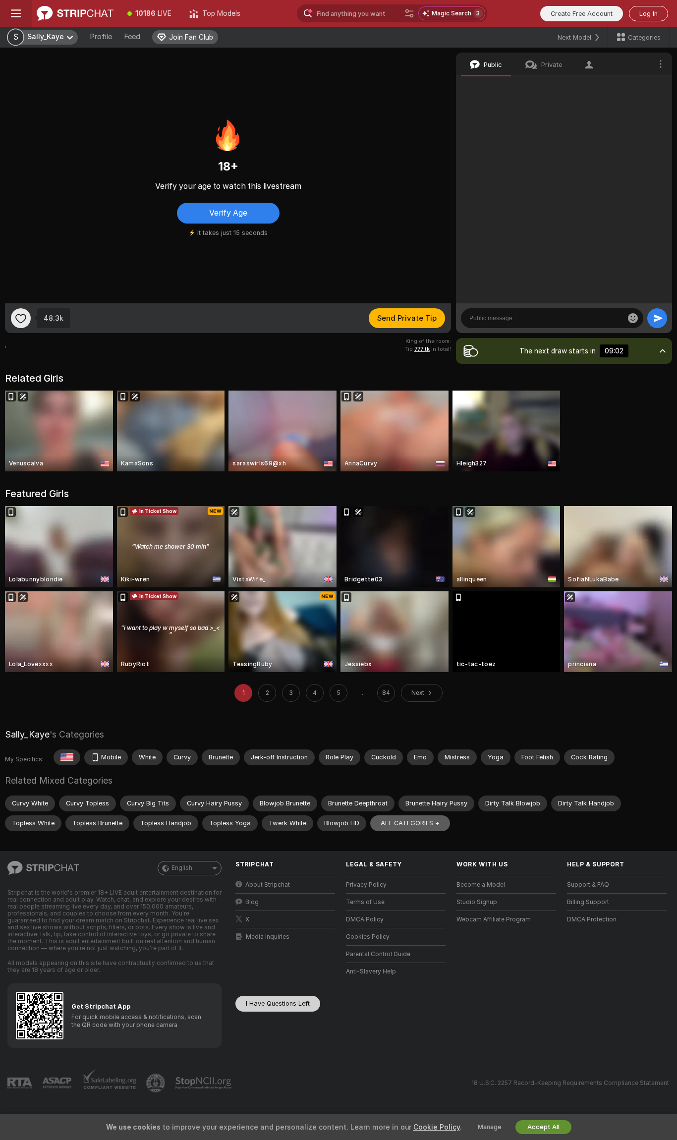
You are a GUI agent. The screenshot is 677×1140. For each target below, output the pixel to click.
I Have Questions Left (278, 1003)
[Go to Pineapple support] (156, 1083)
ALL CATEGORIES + (410, 823)
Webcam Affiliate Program (493, 919)
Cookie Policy (436, 1127)
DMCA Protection (592, 919)
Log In (648, 13)
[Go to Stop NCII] (204, 1083)
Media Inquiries (267, 936)
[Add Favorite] (21, 318)
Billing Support (588, 902)
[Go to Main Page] (75, 13)
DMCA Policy (365, 919)
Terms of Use (365, 902)
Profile (101, 36)
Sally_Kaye (27, 734)
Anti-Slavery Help (371, 971)
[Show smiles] (633, 318)
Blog (252, 902)
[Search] (409, 13)
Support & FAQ (588, 884)
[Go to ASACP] (58, 1083)
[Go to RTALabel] (20, 1083)
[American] (67, 757)
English (181, 867)
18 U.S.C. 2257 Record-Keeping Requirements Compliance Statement (570, 1083)
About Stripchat (267, 884)
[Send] (657, 318)
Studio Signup (476, 902)
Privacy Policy (366, 884)
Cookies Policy (368, 936)
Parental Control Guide (378, 954)
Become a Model (480, 884)
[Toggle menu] (16, 13)
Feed (132, 36)
